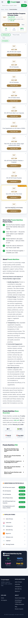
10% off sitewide (14, 67)
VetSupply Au (18, 586)
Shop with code (14, 54)
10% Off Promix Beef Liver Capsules (14, 113)
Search (24, 5)
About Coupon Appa (20, 598)
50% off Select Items (14, 97)
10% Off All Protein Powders (14, 178)
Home (2, 9)
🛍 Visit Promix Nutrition (11, 24)
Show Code (22, 487)
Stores (6, 9)
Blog (16, 606)
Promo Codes (16, 34)
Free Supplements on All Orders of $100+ (14, 128)
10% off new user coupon (14, 51)
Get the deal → (14, 165)
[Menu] (2, 2)
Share (23, 24)
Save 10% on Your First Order (14, 194)
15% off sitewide (14, 82)
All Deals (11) (6, 34)
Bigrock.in (17, 591)
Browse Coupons (19, 609)
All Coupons (4, 600)
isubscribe (17, 584)
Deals (4, 37)
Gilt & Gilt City (18, 588)
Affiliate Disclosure (19, 604)
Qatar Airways (18, 582)
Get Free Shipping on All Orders (14, 207)
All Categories (5, 40)
